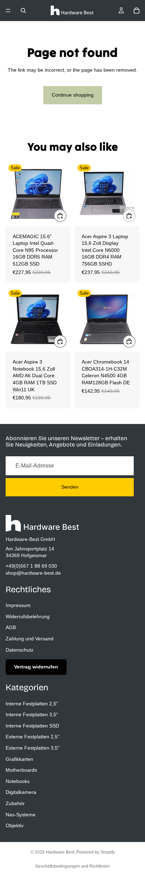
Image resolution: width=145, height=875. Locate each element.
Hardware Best (60, 852)
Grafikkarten (19, 759)
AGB (11, 627)
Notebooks (18, 781)
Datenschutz (19, 649)
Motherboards (21, 770)
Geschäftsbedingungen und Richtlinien (72, 866)
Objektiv (15, 825)
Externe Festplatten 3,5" (32, 748)
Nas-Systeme (21, 814)
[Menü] (8, 10)
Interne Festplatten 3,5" (32, 714)
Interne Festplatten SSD (32, 725)
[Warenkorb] (136, 10)
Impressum (18, 605)
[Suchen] (23, 10)
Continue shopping (73, 95)
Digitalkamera (21, 792)
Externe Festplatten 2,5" (32, 736)
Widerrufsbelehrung (28, 616)
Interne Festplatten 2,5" (32, 703)
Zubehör (15, 803)
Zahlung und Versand (29, 638)
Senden (69, 487)
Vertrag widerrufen (36, 667)
